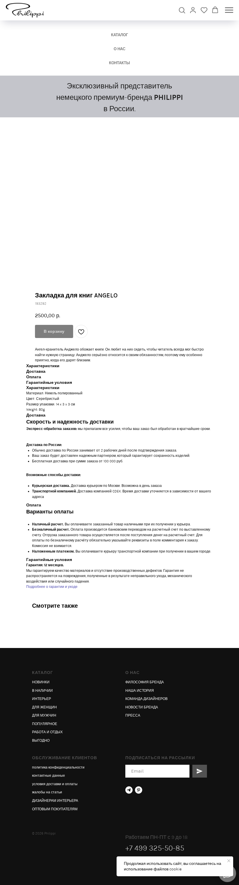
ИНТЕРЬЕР (41, 699)
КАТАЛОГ (119, 35)
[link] (192, 9)
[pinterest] (138, 790)
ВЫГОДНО (41, 740)
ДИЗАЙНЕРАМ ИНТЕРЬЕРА (55, 801)
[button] (181, 9)
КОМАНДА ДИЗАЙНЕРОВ (146, 699)
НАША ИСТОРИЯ (139, 691)
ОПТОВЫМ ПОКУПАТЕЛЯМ (55, 809)
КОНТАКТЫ (119, 63)
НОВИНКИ (41, 682)
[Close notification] (229, 861)
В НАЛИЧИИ (42, 691)
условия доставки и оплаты (55, 784)
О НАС (119, 49)
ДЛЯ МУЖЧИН (44, 715)
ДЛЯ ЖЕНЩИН (44, 707)
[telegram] (129, 790)
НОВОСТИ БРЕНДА (141, 707)
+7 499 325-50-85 (154, 848)
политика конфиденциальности (58, 767)
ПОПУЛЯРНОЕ (44, 724)
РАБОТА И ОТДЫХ (47, 732)
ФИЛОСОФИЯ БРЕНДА (144, 682)
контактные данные (48, 775)
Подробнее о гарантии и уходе (52, 587)
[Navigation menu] (229, 10)
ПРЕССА (132, 715)
